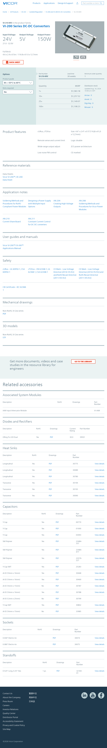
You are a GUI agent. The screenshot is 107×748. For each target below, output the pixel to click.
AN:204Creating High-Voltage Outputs (63, 203)
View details (99, 464)
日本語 (32, 701)
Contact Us (7, 693)
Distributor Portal (10, 717)
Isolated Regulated (35, 12)
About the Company (11, 697)
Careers (6, 705)
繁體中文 (33, 693)
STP (4, 337)
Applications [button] (49, 3)
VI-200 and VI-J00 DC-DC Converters (58, 12)
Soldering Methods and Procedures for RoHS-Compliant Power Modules (14, 203)
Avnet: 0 (88, 99)
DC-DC (24, 12)
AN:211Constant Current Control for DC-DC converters (39, 221)
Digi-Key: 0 (89, 103)
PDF (4, 314)
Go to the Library (83, 361)
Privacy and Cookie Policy (14, 725)
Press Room (8, 701)
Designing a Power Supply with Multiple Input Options (39, 203)
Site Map (6, 729)
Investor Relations (10, 709)
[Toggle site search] (93, 3)
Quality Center (9, 713)
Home (5, 12)
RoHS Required (8, 88)
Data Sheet (14, 62)
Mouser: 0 (89, 107)
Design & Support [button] (65, 3)
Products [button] (36, 3)
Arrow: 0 (88, 95)
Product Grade (8, 79)
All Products (14, 12)
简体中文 (33, 697)
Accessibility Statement (13, 721)
